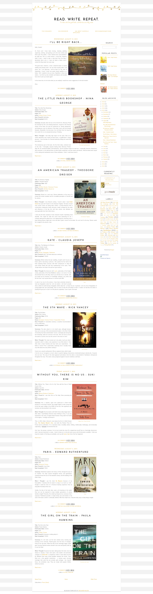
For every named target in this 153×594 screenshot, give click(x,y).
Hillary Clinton (112, 222)
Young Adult (57, 320)
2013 (103, 164)
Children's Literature (105, 212)
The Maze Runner (111, 241)
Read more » (38, 156)
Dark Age (107, 183)
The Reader (47, 31)
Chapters (103, 210)
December (105, 112)
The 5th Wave (84, 349)
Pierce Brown (108, 184)
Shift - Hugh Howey (112, 66)
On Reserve (63, 31)
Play (117, 230)
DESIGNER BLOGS (84, 590)
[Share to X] (70, 88)
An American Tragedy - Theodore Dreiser (66, 172)
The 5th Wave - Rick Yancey (66, 307)
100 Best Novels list (49, 189)
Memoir (41, 393)
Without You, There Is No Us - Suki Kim (66, 377)
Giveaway (107, 220)
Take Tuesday (112, 237)
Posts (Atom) (45, 582)
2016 (103, 108)
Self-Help (110, 235)
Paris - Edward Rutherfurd (66, 452)
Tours (101, 244)
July (104, 146)
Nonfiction (52, 252)
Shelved (76, 32)
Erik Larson (106, 215)
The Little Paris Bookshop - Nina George (66, 101)
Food (101, 219)
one (65, 434)
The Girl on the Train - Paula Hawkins (66, 518)
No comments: (62, 88)
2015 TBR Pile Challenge (62, 506)
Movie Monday (113, 228)
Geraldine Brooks (109, 218)
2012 (103, 166)
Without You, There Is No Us (84, 421)
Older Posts (94, 579)
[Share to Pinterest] (74, 88)
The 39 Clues (103, 238)
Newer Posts (38, 579)
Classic (116, 212)
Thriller (40, 532)
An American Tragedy (85, 216)
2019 (103, 101)
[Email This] (67, 88)
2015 (103, 110)
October (105, 116)
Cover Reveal (107, 213)
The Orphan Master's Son (45, 423)
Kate (85, 282)
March (104, 155)
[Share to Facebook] (72, 88)
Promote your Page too (105, 258)
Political (45, 393)
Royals (40, 252)
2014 (103, 161)
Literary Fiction (42, 115)
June (104, 148)
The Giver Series (106, 240)
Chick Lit (112, 210)
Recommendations (103, 31)
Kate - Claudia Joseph (66, 240)
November (105, 114)
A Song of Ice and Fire (113, 205)
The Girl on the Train (84, 562)
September (106, 118)
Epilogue (102, 83)
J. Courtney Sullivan (105, 225)
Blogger (112, 249)
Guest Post (113, 220)
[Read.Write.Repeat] (101, 256)
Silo (106, 236)
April (104, 152)
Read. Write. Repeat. (76, 19)
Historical (50, 187)
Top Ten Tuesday (112, 243)
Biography (46, 252)
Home (66, 579)
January (105, 159)
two (69, 434)
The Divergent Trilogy (113, 238)
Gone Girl (45, 554)
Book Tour (112, 208)
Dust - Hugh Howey (112, 57)
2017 (103, 106)
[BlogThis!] (69, 88)
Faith (114, 215)
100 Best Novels (82, 31)
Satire (109, 233)
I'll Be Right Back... (66, 42)
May (104, 150)
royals (55, 271)
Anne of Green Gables (109, 207)
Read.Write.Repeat (104, 254)
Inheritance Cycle (113, 223)
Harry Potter (103, 222)
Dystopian (41, 320)
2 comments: (62, 570)
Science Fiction (49, 320)
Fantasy (102, 217)
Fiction (49, 115)
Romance (113, 232)
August (105, 120)
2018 (103, 104)
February (105, 157)
